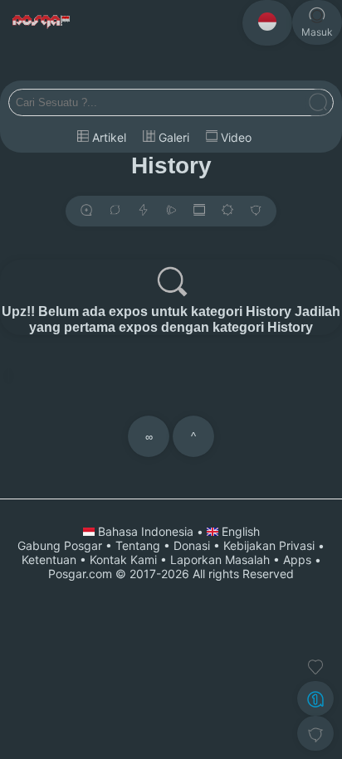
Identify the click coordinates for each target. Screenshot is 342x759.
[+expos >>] (86, 211)
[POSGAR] (42, 22)
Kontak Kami (123, 559)
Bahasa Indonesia (146, 531)
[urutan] (143, 211)
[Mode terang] (227, 211)
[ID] (267, 23)
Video (234, 137)
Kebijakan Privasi (269, 545)
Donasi (191, 545)
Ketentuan (49, 559)
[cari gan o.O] (318, 103)
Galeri (172, 137)
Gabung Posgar (59, 545)
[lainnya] (255, 211)
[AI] (315, 698)
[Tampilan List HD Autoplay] (199, 211)
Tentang (137, 545)
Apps (297, 559)
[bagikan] (114, 211)
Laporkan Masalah (220, 559)
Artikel (107, 137)
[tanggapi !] (315, 667)
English (239, 531)
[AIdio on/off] (171, 211)
